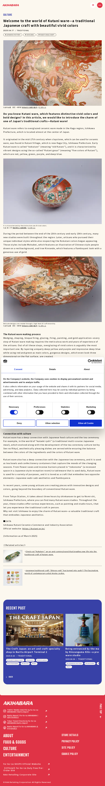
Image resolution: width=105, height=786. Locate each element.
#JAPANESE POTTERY (12, 35)
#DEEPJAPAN (42, 660)
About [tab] (87, 369)
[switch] (39, 412)
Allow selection (52, 423)
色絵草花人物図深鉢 (20, 228)
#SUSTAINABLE (12, 663)
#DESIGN (30, 660)
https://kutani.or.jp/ (33, 528)
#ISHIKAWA (29, 35)
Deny (19, 423)
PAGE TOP (100, 709)
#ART (34, 663)
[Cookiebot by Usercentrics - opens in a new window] (90, 361)
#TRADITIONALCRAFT (46, 35)
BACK (11, 677)
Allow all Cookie (86, 423)
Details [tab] (52, 369)
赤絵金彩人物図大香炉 (29, 107)
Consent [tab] (18, 369)
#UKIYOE (25, 663)
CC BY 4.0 (42, 107)
